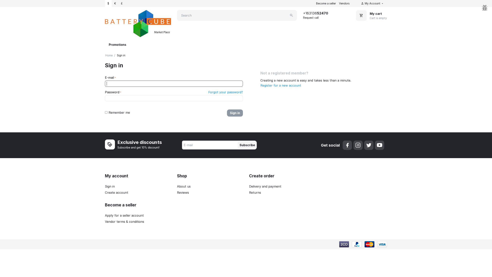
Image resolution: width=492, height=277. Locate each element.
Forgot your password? (225, 92)
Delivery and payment (265, 186)
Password (112, 92)
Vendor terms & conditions (124, 222)
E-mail (109, 77)
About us (184, 186)
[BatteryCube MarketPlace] (138, 23)
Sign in (235, 113)
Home (109, 55)
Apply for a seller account (124, 215)
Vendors (344, 3)
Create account (116, 192)
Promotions (117, 45)
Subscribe (247, 145)
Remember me (119, 112)
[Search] (291, 15)
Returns (255, 192)
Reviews (183, 192)
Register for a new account (280, 85)
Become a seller (326, 3)
